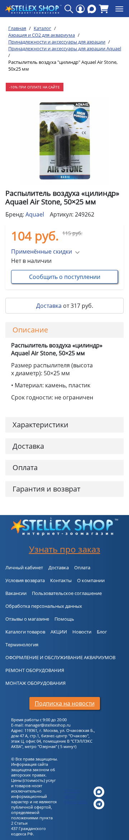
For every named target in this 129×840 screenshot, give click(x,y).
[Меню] (119, 8)
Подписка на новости (65, 703)
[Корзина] (104, 9)
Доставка (49, 306)
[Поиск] (68, 9)
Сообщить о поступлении (64, 277)
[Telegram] (99, 803)
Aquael (34, 214)
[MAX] (91, 9)
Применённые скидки (41, 251)
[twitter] (99, 791)
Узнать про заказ (64, 549)
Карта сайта (75, 801)
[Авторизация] (80, 9)
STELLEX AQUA (72, 793)
